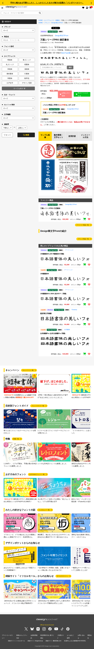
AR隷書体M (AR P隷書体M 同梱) (52, 254)
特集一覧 (16, 439)
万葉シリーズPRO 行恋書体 (50, 208)
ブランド (7, 27)
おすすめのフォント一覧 (36, 474)
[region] (65, 72)
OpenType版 (65, 53)
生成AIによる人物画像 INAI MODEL (75, 641)
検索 (27, 135)
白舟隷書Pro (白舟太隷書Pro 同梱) (52, 333)
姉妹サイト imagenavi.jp (35, 641)
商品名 (6, 36)
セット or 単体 (9, 105)
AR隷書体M (44, 274)
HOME (41, 20)
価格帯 (6, 124)
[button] (3, 3)
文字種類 (7, 114)
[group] (20, 386)
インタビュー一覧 (44, 510)
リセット (7, 135)
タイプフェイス (49, 20)
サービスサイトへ (62, 576)
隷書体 (57, 20)
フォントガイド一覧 (38, 406)
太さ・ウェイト (9, 95)
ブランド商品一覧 (83, 239)
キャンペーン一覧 (27, 370)
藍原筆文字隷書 (46, 313)
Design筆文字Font (57, 22)
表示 (70, 67)
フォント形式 (9, 46)
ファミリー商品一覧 (82, 225)
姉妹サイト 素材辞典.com (53, 641)
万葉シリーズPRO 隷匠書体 (54, 113)
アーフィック (69, 250)
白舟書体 (67, 329)
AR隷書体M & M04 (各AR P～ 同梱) (53, 294)
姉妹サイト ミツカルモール (16, 641)
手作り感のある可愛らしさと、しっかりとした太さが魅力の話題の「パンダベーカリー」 (47, 3)
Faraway (74, 309)
